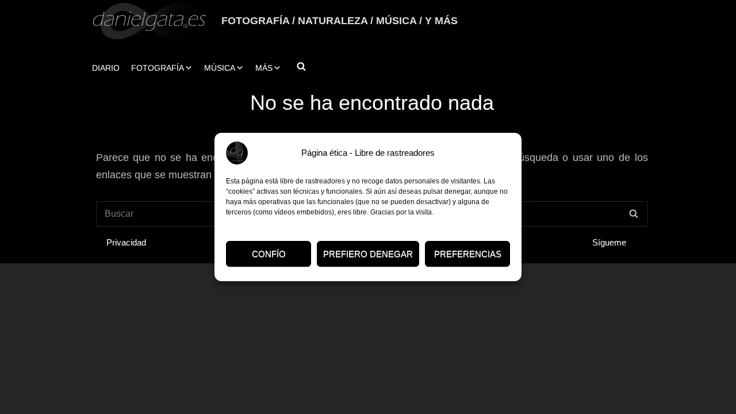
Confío (269, 254)
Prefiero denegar (368, 254)
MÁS (264, 67)
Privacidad (126, 242)
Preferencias (467, 254)
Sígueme (609, 242)
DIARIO (106, 67)
